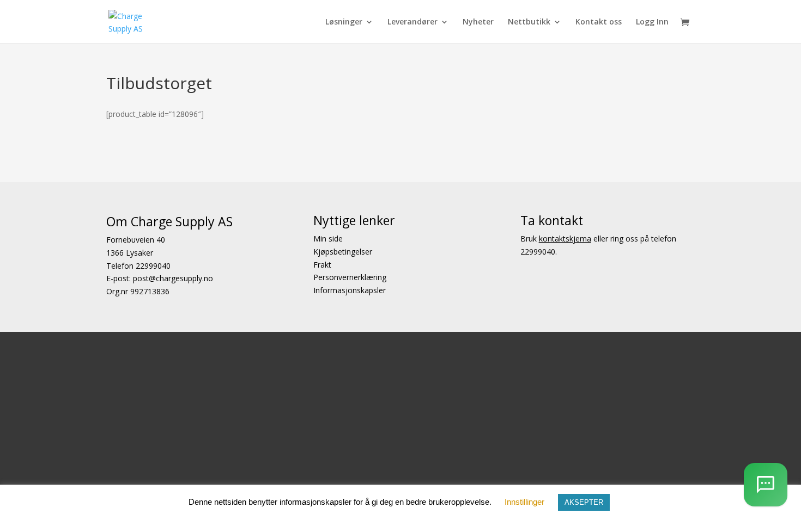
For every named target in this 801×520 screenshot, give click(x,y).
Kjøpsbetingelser (342, 251)
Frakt (322, 264)
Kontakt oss (598, 22)
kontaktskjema (565, 238)
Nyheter (478, 22)
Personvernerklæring (349, 277)
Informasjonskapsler (349, 290)
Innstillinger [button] (524, 501)
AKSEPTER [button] (584, 502)
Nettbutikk (529, 22)
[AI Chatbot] (765, 484)
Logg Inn (652, 22)
